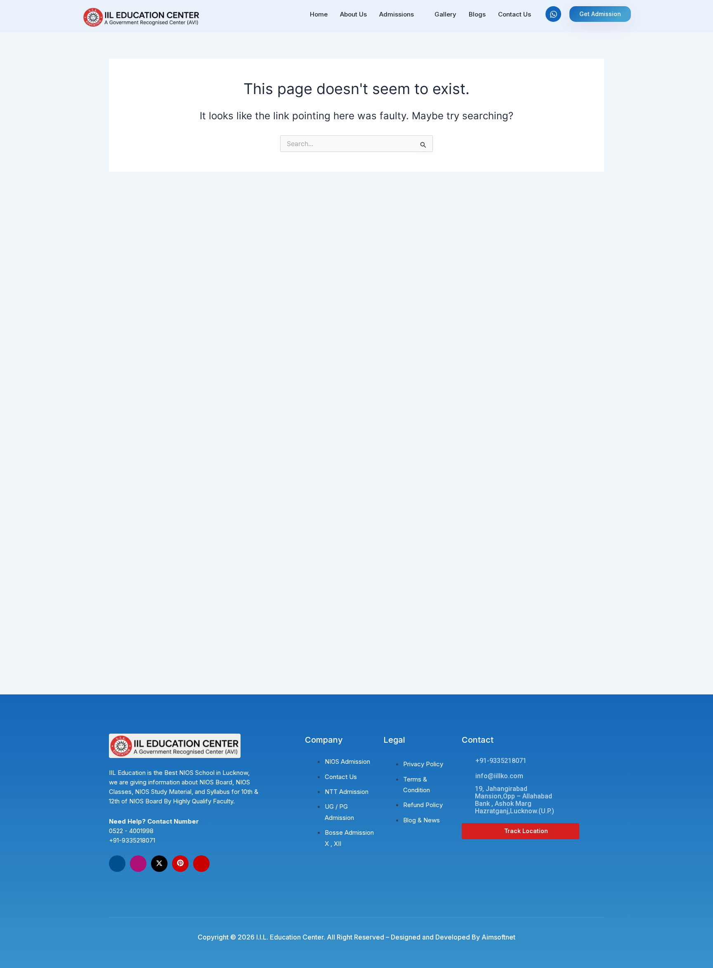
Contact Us (514, 14)
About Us (353, 14)
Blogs (477, 14)
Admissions (396, 14)
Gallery (445, 14)
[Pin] (180, 863)
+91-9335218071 (132, 840)
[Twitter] (159, 863)
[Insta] (138, 863)
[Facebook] (117, 863)
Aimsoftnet (498, 937)
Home (319, 14)
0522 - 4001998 (131, 831)
